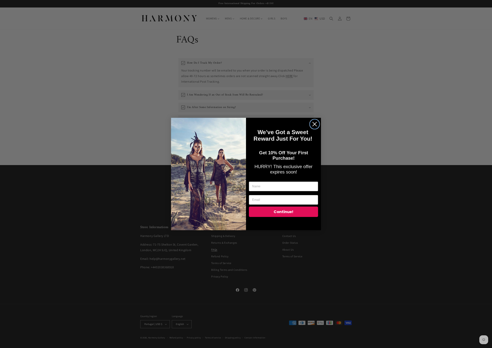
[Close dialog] (314, 124)
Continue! (283, 211)
